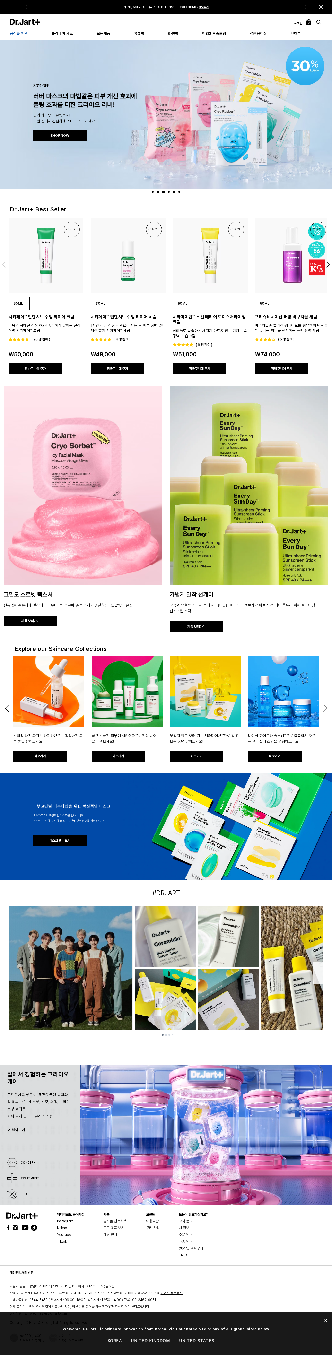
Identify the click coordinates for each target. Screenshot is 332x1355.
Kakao (62, 1228)
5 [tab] (174, 192)
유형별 (139, 33)
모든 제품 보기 (114, 1228)
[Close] (325, 1321)
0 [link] (309, 23)
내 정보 (184, 1228)
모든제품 (103, 33)
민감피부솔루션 (214, 33)
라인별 (173, 33)
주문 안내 (185, 1235)
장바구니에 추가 (35, 369)
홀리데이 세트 (62, 33)
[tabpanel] (166, 114)
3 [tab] (164, 192)
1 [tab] (153, 192)
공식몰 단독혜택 (115, 1221)
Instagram (65, 1221)
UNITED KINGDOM (150, 1340)
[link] (46, 255)
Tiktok (62, 1241)
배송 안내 (185, 1241)
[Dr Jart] (22, 1215)
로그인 (298, 23)
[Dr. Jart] (25, 21)
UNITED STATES (197, 1340)
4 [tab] (169, 192)
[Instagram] (16, 1228)
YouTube (64, 1235)
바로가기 (198, 7)
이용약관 (152, 1221)
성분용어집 (258, 33)
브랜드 (296, 33)
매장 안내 (110, 1235)
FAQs (183, 1255)
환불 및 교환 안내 (191, 1248)
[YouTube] (23, 1228)
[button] (321, 7)
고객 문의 (185, 1221)
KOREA (115, 1340)
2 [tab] (158, 192)
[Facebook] (9, 1228)
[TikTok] (31, 1228)
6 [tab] (180, 192)
